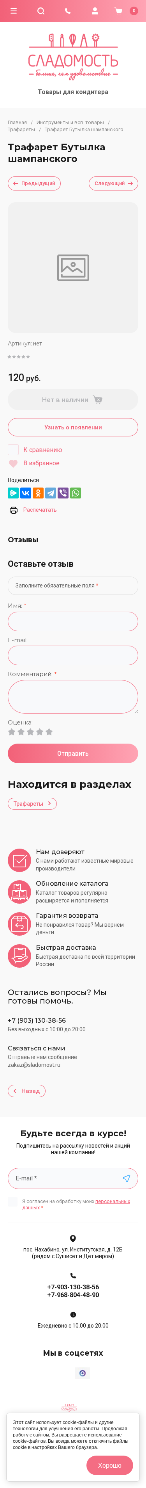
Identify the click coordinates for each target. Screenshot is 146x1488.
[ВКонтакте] (25, 493)
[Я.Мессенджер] (13, 493)
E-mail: (18, 640)
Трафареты (21, 129)
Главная (17, 122)
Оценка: (20, 722)
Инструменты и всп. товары (70, 122)
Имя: (17, 606)
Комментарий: (32, 674)
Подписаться (126, 1178)
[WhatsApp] (75, 493)
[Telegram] (50, 493)
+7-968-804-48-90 (73, 1295)
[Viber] (63, 493)
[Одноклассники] (38, 493)
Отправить (73, 753)
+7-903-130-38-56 (73, 1287)
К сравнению (42, 450)
